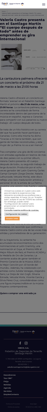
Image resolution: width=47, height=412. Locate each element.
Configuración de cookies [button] (16, 214)
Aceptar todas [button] (12, 218)
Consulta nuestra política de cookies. (21, 210)
